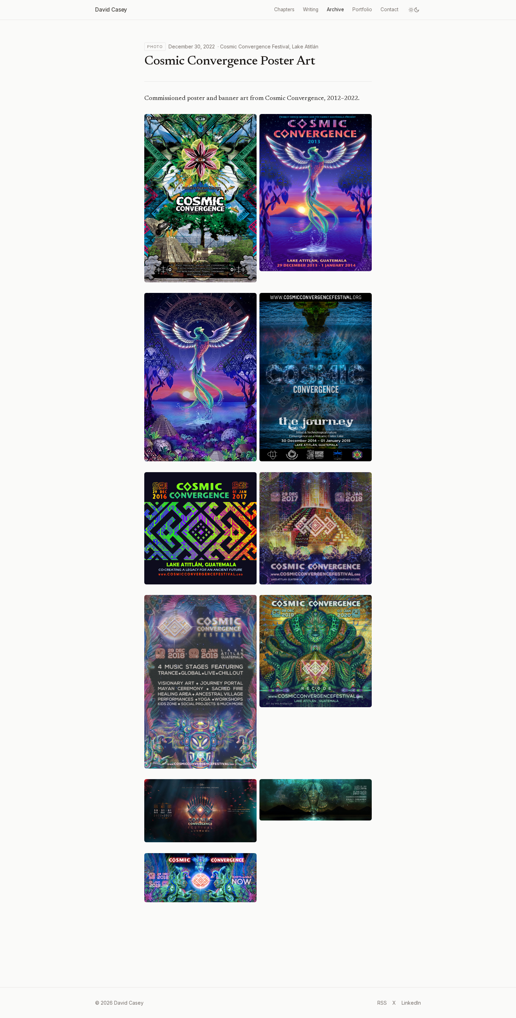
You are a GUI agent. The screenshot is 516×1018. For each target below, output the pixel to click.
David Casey (111, 9)
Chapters (284, 9)
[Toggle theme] (414, 10)
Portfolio (362, 9)
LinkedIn (411, 1003)
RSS (382, 1003)
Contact (389, 9)
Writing (310, 9)
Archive (335, 9)
